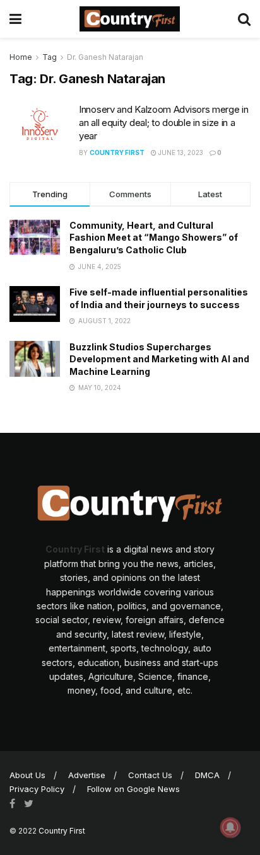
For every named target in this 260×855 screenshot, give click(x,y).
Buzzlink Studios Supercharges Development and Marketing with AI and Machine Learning (159, 359)
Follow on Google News (133, 789)
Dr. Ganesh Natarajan (105, 57)
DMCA (207, 775)
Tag (49, 57)
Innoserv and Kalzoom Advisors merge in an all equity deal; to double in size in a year (164, 122)
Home (20, 57)
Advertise (86, 775)
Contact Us (150, 775)
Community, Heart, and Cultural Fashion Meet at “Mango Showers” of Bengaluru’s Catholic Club (153, 237)
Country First (117, 152)
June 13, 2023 (180, 152)
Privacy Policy (36, 789)
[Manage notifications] (230, 827)
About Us (27, 775)
